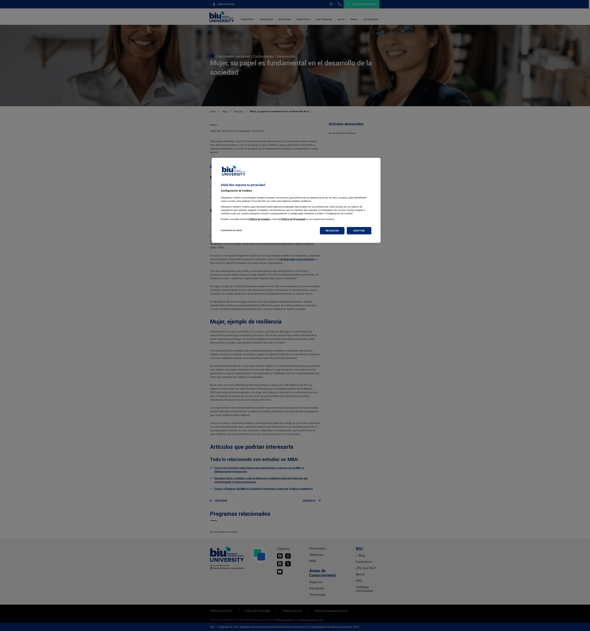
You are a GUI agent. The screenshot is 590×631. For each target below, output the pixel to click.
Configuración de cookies (231, 230)
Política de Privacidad (293, 219)
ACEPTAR (359, 230)
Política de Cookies (259, 219)
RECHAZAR (332, 230)
